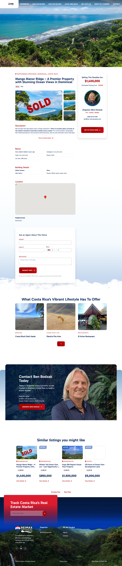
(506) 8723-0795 (92, 117)
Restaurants (83, 333)
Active (42, 447)
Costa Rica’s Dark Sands (25, 336)
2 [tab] (48, 457)
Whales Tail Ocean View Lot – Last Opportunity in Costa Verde (49, 465)
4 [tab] (74, 457)
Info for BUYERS (39, 4)
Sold (18, 92)
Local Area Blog (71, 4)
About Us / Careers (101, 4)
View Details (20, 481)
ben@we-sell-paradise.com (92, 119)
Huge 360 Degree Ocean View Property (71, 465)
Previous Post (55, 492)
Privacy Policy (63, 561)
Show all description (45, 138)
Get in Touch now (91, 130)
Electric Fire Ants (54, 336)
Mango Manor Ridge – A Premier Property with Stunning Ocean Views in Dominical (26, 465)
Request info (27, 270)
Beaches (18, 333)
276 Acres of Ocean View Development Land (94, 465)
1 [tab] (24, 457)
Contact (116, 4)
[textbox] (50, 250)
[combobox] (50, 250)
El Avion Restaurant (86, 336)
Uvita (89, 461)
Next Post (67, 492)
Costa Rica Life (53, 333)
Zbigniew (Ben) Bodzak (92, 110)
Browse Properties (46, 532)
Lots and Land (57, 152)
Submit (44, 513)
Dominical (18, 220)
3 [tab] (27, 457)
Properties (24, 4)
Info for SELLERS (54, 4)
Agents (65, 532)
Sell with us (86, 4)
